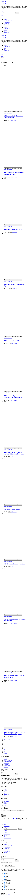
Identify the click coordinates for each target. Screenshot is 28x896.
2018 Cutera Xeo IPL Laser (12, 509)
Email (2, 814)
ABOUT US (7, 834)
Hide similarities (9, 865)
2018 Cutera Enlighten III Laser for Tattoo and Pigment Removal (14, 396)
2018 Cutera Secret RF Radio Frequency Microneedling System (14, 453)
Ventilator (6, 767)
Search (16, 12)
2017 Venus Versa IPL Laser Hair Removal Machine (14, 173)
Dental (5, 19)
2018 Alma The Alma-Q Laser (13, 229)
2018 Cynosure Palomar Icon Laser (14, 564)
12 (4, 752)
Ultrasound (6, 24)
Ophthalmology (7, 22)
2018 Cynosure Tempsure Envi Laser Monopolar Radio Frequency (15, 733)
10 (4, 750)
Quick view (19, 111)
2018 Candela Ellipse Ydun (12, 341)
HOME (5, 832)
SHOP (5, 835)
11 (4, 751)
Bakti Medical (4, 3)
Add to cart (14, 120)
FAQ (5, 836)
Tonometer (6, 23)
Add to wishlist (7, 111)
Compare (14, 111)
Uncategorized (7, 765)
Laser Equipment (8, 20)
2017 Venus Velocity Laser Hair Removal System (13, 116)
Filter (16, 773)
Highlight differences (10, 866)
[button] (14, 17)
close (8, 894)
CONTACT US (7, 838)
